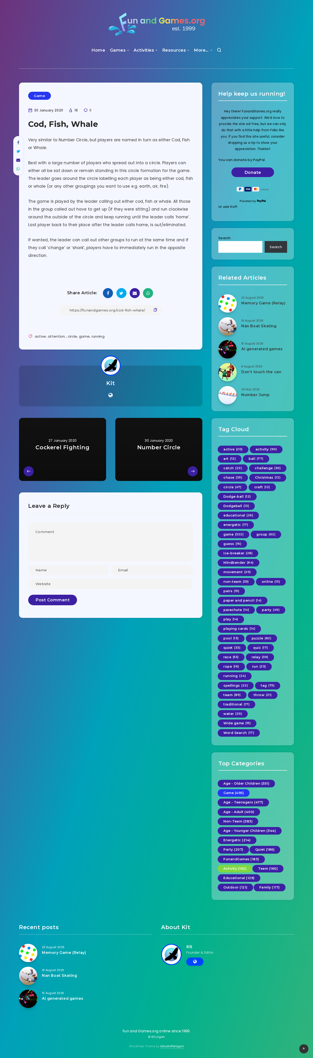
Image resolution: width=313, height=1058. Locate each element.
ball (256, 459)
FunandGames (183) (241, 859)
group (265, 534)
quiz (260, 648)
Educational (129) (239, 878)
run (259, 666)
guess (232, 544)
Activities (144, 50)
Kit (110, 383)
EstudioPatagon (172, 1046)
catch (232, 468)
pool (231, 638)
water (232, 714)
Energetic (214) (237, 840)
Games (118, 50)
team (232, 695)
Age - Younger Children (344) (249, 831)
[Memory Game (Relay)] (227, 303)
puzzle (262, 638)
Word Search (238, 733)
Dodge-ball (237, 496)
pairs (231, 591)
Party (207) (233, 849)
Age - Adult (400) (238, 812)
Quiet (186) (265, 849)
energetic (235, 525)
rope (231, 666)
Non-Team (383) (238, 821)
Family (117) (269, 887)
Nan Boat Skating (259, 326)
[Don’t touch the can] (227, 372)
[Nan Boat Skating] (227, 326)
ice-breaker (238, 553)
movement (237, 572)
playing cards (239, 629)
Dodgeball (236, 506)
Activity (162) (234, 868)
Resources (174, 50)
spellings (235, 685)
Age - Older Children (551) (246, 783)
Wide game (237, 723)
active (40, 336)
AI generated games (262, 349)
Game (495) (233, 793)
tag (268, 685)
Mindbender (238, 563)
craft (262, 487)
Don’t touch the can (261, 372)
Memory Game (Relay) (263, 303)
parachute (236, 610)
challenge (268, 468)
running (98, 336)
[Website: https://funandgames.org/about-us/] (110, 395)
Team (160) (268, 868)
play (230, 619)
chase (232, 477)
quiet (231, 648)
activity (266, 449)
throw (263, 695)
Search (224, 238)
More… (201, 50)
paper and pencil (242, 600)
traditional (236, 704)
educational (238, 515)
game (84, 336)
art (229, 459)
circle (72, 336)
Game (39, 96)
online (271, 582)
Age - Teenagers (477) (243, 802)
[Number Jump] (227, 395)
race (231, 657)
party (271, 610)
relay (260, 657)
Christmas (267, 477)
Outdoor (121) (235, 887)
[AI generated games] (227, 349)
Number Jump (255, 395)
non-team (236, 582)
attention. (57, 336)
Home (98, 50)
